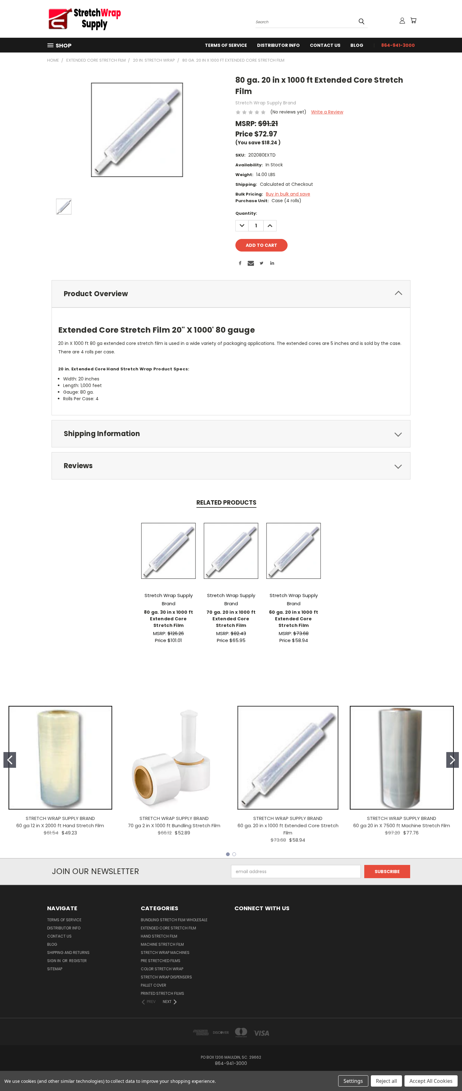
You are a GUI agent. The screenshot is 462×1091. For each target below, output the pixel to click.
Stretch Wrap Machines (165, 952)
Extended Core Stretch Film (168, 928)
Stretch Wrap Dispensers (166, 977)
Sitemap (54, 969)
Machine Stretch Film (162, 944)
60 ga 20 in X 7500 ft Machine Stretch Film (401, 825)
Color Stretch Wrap (162, 969)
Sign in (54, 960)
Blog (356, 45)
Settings (353, 1080)
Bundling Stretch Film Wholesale (174, 919)
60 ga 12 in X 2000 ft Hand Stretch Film (60, 825)
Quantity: (246, 213)
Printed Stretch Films (162, 993)
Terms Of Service (226, 45)
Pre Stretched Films (160, 960)
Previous (445, 1071)
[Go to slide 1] (9, 760)
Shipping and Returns (68, 952)
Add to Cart (168, 555)
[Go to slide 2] (452, 760)
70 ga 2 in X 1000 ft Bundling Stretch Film (174, 825)
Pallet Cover (153, 985)
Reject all (386, 1080)
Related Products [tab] (226, 502)
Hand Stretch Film (159, 936)
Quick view (168, 544)
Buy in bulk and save (288, 194)
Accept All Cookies (431, 1080)
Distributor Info (278, 45)
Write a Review (327, 112)
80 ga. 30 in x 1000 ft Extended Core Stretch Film (168, 619)
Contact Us (325, 45)
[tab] (231, 293)
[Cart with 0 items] (413, 20)
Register (78, 960)
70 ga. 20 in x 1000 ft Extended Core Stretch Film (231, 619)
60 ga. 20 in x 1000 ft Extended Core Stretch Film (293, 619)
